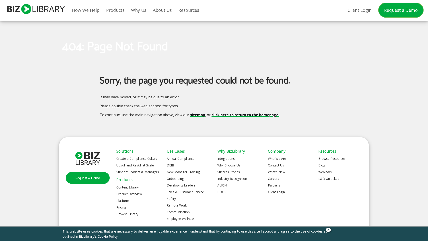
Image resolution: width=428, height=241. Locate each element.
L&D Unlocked (328, 178)
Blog (321, 165)
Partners (274, 185)
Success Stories (228, 172)
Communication (178, 212)
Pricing (121, 207)
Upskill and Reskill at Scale (135, 165)
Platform (122, 200)
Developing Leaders (181, 185)
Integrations (226, 158)
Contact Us (276, 165)
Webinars (325, 172)
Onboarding (175, 178)
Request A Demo (87, 178)
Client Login (276, 192)
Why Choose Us (228, 165)
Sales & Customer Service (185, 192)
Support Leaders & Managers (137, 172)
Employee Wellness (181, 219)
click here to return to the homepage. (245, 114)
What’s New (276, 172)
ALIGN (222, 185)
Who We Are (277, 158)
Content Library (127, 187)
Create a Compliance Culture (137, 158)
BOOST (222, 192)
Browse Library (127, 214)
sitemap (197, 114)
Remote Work (177, 205)
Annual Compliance (180, 158)
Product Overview (129, 194)
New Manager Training (183, 172)
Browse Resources (332, 158)
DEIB (170, 165)
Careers (273, 178)
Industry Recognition (232, 178)
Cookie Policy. (108, 236)
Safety (171, 198)
